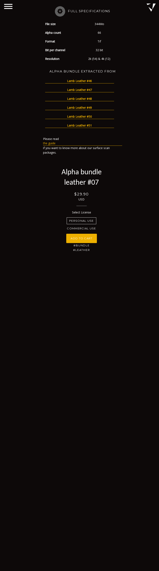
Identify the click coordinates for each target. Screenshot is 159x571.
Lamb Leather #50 (79, 116)
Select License (81, 212)
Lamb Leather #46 (79, 81)
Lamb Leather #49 (79, 108)
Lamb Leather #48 (79, 99)
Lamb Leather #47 (79, 90)
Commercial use (81, 228)
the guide (49, 143)
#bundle (81, 245)
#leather (81, 250)
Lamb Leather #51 (79, 125)
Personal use (81, 220)
